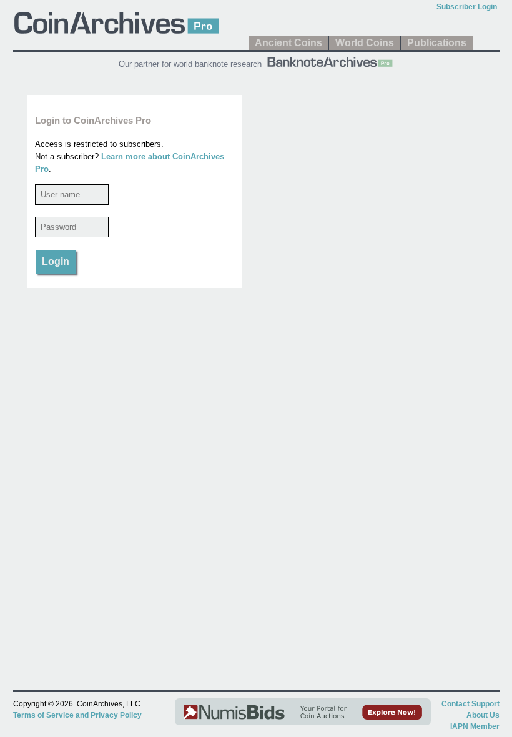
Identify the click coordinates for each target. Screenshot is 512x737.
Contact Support (470, 704)
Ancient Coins (288, 42)
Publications (436, 42)
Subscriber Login (466, 6)
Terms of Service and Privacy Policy (77, 715)
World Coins (364, 42)
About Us (483, 715)
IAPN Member (475, 726)
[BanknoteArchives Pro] (330, 60)
